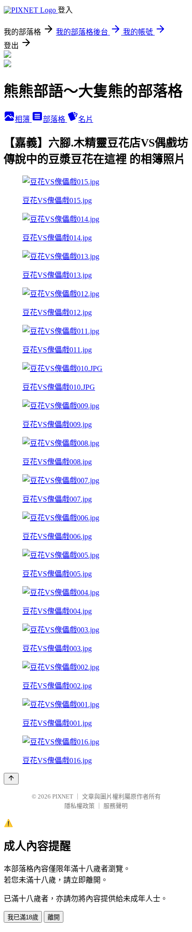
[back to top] (11, 779)
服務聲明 (115, 805)
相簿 (23, 119)
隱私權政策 (79, 805)
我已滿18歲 (22, 917)
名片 (85, 119)
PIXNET (62, 796)
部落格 (55, 119)
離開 (54, 917)
